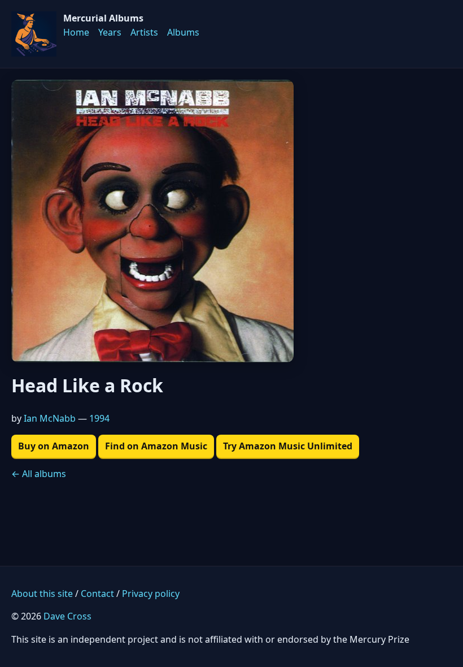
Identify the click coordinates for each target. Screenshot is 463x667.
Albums (183, 32)
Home (76, 32)
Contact (97, 593)
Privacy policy (151, 593)
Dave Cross (67, 616)
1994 (99, 418)
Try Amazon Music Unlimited (287, 446)
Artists (144, 32)
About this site (42, 593)
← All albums (38, 473)
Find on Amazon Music (156, 446)
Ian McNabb (50, 418)
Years (109, 32)
